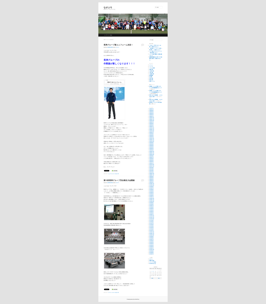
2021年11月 (151, 166)
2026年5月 (151, 111)
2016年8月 (151, 237)
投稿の (151, 260)
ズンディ (117, 47)
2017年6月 (151, 224)
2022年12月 (151, 151)
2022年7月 (151, 157)
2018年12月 (151, 198)
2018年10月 (151, 201)
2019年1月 (151, 196)
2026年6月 (151, 110)
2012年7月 (151, 254)
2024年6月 (151, 133)
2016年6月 (151, 240)
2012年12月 (151, 249)
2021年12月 (151, 164)
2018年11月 (151, 199)
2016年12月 (151, 232)
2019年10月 (151, 185)
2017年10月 (151, 218)
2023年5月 (151, 147)
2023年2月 (151, 150)
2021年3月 (151, 172)
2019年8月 (151, 186)
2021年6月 (151, 170)
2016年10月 (151, 235)
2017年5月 (151, 226)
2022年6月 (151, 158)
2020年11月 (151, 175)
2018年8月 (151, 204)
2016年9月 (151, 236)
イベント (110, 292)
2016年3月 (151, 245)
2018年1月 (151, 214)
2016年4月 (151, 243)
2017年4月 (151, 227)
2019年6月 (151, 189)
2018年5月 (151, 208)
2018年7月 (151, 205)
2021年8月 (151, 169)
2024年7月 (151, 132)
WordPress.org (152, 263)
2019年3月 (151, 194)
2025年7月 (151, 122)
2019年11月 (151, 183)
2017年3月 (151, 229)
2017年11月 (151, 217)
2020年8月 (151, 176)
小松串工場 (151, 71)
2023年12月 (151, 138)
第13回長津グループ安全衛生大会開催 (119, 180)
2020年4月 (151, 179)
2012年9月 (151, 251)
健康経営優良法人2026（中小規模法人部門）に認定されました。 (155, 58)
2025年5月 (151, 123)
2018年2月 (151, 213)
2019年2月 (151, 195)
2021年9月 (151, 167)
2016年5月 (151, 242)
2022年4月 (151, 161)
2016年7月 (151, 239)
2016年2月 (151, 246)
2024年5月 (151, 135)
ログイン (151, 259)
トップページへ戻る (108, 35)
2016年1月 (151, 248)
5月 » (159, 278)
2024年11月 (151, 129)
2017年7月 (151, 223)
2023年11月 (151, 139)
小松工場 (151, 72)
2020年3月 (151, 180)
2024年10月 (151, 131)
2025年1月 (151, 126)
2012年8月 (151, 252)
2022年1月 (151, 163)
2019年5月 (151, 191)
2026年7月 (151, 109)
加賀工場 (151, 69)
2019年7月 (151, 188)
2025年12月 (151, 117)
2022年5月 (151, 160)
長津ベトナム (152, 81)
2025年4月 (151, 125)
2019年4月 (151, 192)
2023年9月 (151, 142)
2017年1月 (151, 230)
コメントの (152, 262)
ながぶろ (108, 7)
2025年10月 (151, 120)
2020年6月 (151, 177)
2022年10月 (151, 154)
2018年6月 (151, 207)
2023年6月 (151, 145)
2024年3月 (151, 136)
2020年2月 (151, 182)
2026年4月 (151, 113)
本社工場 (151, 78)
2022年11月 (151, 153)
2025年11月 (151, 119)
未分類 (150, 76)
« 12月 (152, 278)
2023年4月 (151, 148)
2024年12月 (151, 128)
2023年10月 (151, 141)
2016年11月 (151, 233)
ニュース (110, 173)
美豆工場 (151, 79)
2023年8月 (151, 144)
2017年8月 (151, 221)
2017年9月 (151, 220)
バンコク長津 (152, 68)
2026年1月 (151, 116)
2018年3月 (151, 211)
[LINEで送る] (115, 170)
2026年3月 (151, 114)
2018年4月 (151, 210)
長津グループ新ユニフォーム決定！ (118, 44)
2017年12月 (151, 215)
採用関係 (151, 75)
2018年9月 (151, 202)
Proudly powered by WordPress (133, 299)
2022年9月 (151, 155)
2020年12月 (151, 173)
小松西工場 (151, 73)
